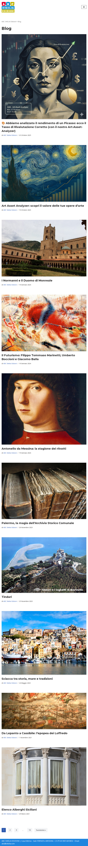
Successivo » (41, 830)
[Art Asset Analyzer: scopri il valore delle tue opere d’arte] (44, 173)
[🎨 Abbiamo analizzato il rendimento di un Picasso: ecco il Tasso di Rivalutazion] (44, 76)
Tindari (7, 597)
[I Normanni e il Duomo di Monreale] (44, 248)
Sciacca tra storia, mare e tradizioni (27, 678)
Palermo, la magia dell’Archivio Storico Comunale (38, 523)
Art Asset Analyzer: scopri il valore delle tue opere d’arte (43, 205)
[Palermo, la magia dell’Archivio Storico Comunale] (44, 491)
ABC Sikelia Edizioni (10, 135)
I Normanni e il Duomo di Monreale (27, 280)
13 (30, 830)
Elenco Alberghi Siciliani (19, 809)
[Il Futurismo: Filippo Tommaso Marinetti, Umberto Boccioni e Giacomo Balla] (44, 323)
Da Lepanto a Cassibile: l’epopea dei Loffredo (34, 733)
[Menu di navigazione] (83, 7)
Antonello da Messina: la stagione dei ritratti (34, 448)
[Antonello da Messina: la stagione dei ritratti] (44, 409)
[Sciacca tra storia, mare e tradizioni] (44, 643)
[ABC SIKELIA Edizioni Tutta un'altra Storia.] (8, 7)
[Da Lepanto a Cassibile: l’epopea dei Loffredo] (44, 711)
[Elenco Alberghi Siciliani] (44, 776)
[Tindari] (44, 565)
